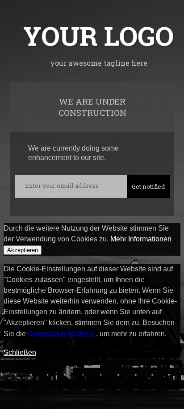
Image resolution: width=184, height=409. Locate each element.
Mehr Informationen (140, 239)
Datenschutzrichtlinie (62, 333)
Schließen (20, 352)
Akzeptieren (22, 250)
